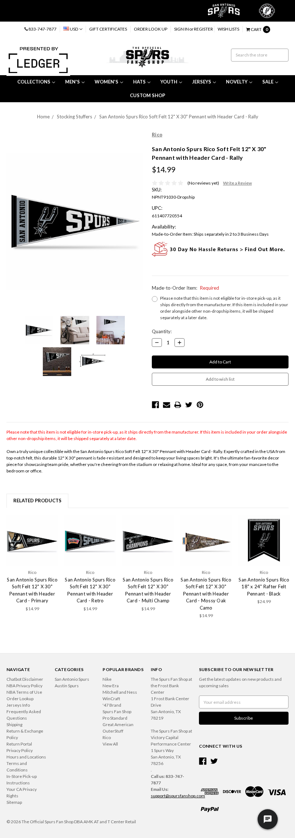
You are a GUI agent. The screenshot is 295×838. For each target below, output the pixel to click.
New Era (111, 685)
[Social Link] (202, 761)
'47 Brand (112, 705)
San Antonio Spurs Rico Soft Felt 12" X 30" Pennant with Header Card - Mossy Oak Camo (206, 594)
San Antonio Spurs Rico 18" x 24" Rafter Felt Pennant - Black (264, 587)
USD (74, 29)
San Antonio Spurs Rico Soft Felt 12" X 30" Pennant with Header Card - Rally (178, 116)
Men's (72, 82)
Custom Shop (147, 95)
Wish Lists (228, 29)
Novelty (237, 82)
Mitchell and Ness (120, 692)
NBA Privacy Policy (24, 685)
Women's (106, 82)
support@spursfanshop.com (178, 795)
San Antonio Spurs (72, 679)
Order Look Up (150, 29)
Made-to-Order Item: (185, 288)
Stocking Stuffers (74, 116)
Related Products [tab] (37, 500)
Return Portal (19, 744)
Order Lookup (19, 698)
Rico (107, 737)
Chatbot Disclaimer (24, 679)
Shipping (14, 724)
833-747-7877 (42, 29)
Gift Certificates (108, 29)
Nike (107, 679)
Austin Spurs (67, 685)
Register (203, 29)
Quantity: (162, 331)
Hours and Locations (26, 757)
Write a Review (237, 183)
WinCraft (111, 698)
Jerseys (201, 82)
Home (43, 116)
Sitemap (14, 802)
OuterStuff (113, 731)
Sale (267, 82)
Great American (118, 724)
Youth (168, 82)
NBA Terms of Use (24, 692)
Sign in (181, 29)
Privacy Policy (19, 750)
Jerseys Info (18, 705)
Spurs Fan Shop (117, 711)
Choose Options (32, 540)
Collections (33, 82)
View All (110, 744)
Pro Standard (115, 718)
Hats (139, 82)
